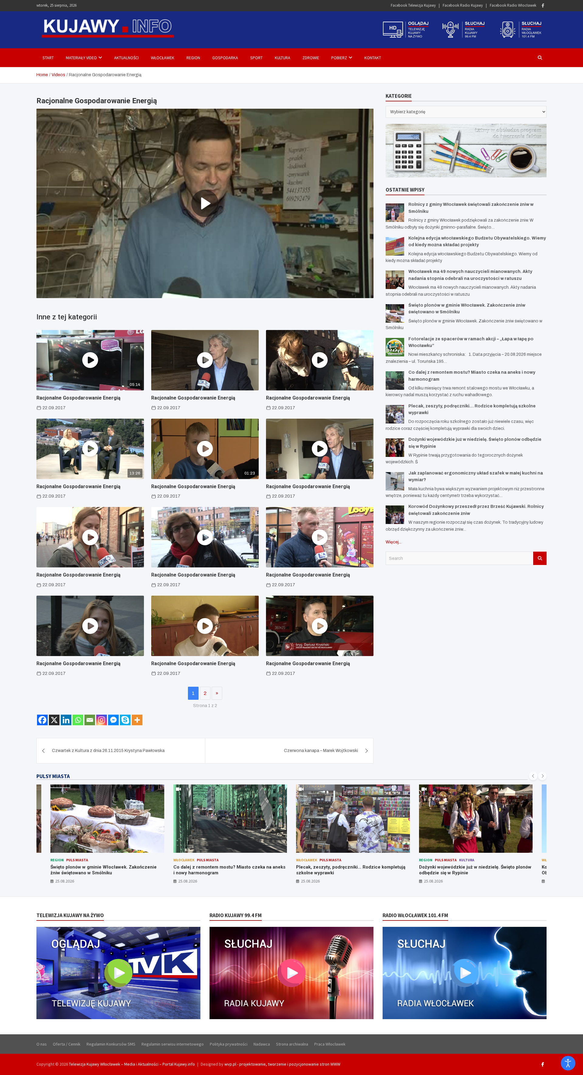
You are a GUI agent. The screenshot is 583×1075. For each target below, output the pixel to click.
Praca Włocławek (330, 1044)
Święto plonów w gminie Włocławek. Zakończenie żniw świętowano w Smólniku (103, 870)
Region (193, 57)
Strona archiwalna (292, 1044)
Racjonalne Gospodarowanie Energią (78, 398)
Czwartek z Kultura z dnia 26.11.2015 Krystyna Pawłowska (108, 750)
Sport (256, 57)
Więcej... (393, 542)
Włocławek (162, 57)
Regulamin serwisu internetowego (172, 1044)
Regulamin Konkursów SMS (111, 1044)
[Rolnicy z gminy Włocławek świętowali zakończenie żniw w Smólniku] (395, 212)
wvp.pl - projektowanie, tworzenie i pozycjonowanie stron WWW (282, 1064)
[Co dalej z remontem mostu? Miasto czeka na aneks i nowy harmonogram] (395, 380)
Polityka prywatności (228, 1044)
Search (540, 558)
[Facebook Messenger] (113, 720)
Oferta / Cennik (66, 1044)
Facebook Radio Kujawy (463, 5)
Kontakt (372, 57)
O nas (41, 1044)
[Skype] (125, 720)
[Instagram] (101, 720)
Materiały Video (81, 57)
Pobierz (339, 57)
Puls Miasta (77, 860)
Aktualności (126, 57)
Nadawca (262, 1044)
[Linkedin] (66, 720)
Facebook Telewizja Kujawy (413, 5)
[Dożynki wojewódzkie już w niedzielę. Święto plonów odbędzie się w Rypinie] (395, 447)
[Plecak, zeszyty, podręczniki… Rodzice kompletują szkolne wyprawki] (395, 414)
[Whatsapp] (78, 720)
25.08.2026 (64, 881)
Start (48, 57)
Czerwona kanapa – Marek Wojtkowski (321, 750)
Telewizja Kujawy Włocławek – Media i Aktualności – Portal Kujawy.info (132, 1064)
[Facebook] (543, 5)
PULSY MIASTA (53, 776)
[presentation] (533, 776)
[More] (137, 720)
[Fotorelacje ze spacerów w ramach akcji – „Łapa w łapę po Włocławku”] (395, 347)
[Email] (89, 720)
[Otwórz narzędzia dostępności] (568, 1063)
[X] (54, 720)
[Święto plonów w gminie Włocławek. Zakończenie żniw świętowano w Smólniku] (395, 313)
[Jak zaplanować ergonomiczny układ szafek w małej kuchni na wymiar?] (395, 481)
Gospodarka (225, 57)
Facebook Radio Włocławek (513, 5)
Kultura (282, 57)
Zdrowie (310, 57)
